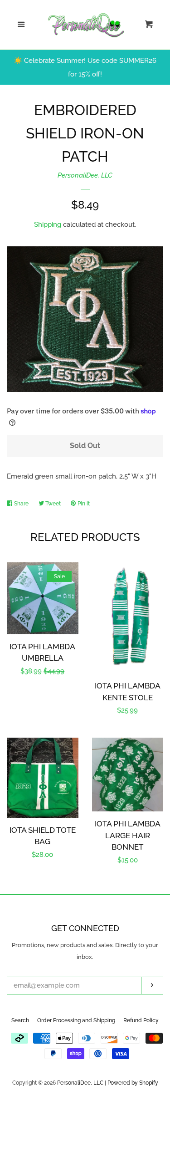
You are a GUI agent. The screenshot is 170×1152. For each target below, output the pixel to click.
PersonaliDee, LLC (85, 175)
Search (20, 1020)
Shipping (47, 224)
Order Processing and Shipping (76, 1020)
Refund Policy (141, 1020)
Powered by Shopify (132, 1083)
